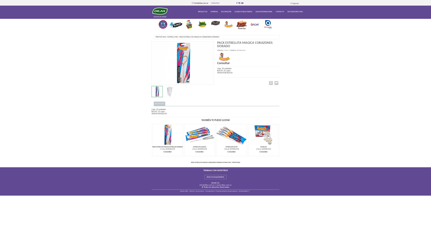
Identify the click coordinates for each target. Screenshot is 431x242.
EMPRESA (214, 12)
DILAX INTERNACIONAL (264, 12)
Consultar (223, 63)
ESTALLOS (263, 147)
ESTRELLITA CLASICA (199, 147)
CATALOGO (215, 3)
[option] (163, 23)
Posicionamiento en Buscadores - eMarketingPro (232, 191)
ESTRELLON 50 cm (231, 147)
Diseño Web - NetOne (187, 191)
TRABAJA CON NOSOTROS (215, 170)
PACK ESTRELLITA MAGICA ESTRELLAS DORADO (167, 147)
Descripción (159, 103)
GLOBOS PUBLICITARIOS (243, 12)
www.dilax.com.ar (224, 185)
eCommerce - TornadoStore (205, 191)
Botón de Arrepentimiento (215, 177)
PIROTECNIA (161, 37)
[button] (294, 3)
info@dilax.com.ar (207, 185)
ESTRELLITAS (172, 37)
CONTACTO (280, 12)
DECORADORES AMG (295, 12)
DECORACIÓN (226, 12)
